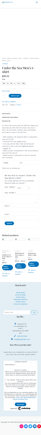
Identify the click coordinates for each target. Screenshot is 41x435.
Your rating (10, 187)
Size (3, 79)
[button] (9, 102)
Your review (10, 193)
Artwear (14, 58)
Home (4, 58)
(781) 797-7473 (22, 336)
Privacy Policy (20, 302)
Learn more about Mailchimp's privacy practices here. (24, 398)
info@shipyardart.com (22, 339)
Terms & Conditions (20, 304)
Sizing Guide (20, 292)
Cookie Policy (20, 297)
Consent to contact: (20, 370)
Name (7, 206)
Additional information (10, 117)
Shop (9, 58)
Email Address (10, 364)
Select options (6, 267)
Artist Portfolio (20, 295)
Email (7, 214)
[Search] (34, 312)
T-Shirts (25, 58)
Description (6, 113)
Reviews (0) (6, 121)
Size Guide (6, 91)
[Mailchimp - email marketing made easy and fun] (20, 408)
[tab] (20, 113)
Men (20, 58)
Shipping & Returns (20, 299)
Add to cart (15, 96)
